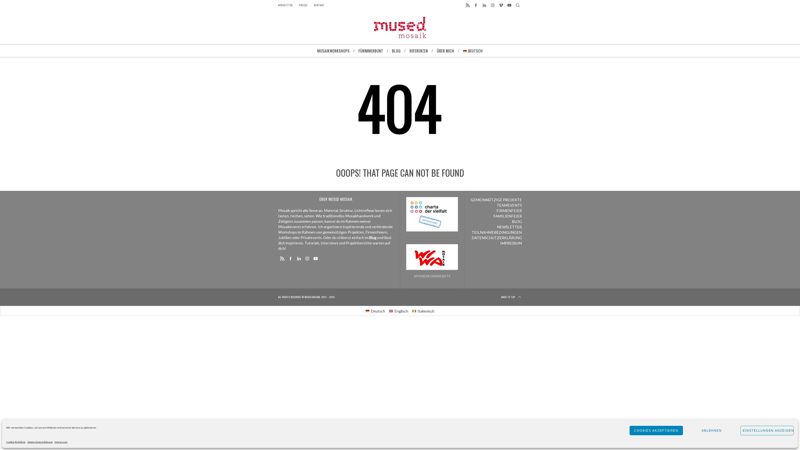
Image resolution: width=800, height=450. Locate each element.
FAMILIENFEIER (507, 216)
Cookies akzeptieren (656, 430)
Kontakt (319, 5)
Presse (303, 5)
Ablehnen (712, 430)
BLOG (517, 221)
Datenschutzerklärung (40, 442)
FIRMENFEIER (509, 210)
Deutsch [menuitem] (378, 311)
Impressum (61, 442)
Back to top (508, 297)
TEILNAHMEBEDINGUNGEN (497, 232)
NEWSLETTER (509, 227)
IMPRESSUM (511, 243)
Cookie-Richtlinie (15, 442)
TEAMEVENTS (509, 205)
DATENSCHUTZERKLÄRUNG (497, 237)
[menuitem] (375, 311)
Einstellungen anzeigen (768, 430)
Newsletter (285, 5)
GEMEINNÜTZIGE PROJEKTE (496, 200)
